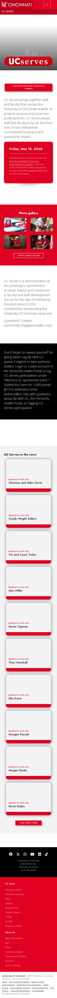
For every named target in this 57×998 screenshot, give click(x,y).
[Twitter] (18, 854)
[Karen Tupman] (28, 611)
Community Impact (14, 952)
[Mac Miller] (28, 575)
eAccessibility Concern (20, 988)
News (7, 947)
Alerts (4, 982)
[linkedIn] (39, 854)
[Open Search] (47, 4)
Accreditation (38, 991)
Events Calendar (13, 965)
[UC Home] (16, 4)
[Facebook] (10, 854)
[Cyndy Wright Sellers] (28, 503)
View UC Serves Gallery (29, 255)
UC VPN (8, 921)
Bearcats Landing (13, 926)
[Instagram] (25, 854)
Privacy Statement (40, 988)
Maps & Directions (14, 938)
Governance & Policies (16, 956)
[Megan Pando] (28, 755)
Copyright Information (20, 991)
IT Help (8, 916)
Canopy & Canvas (13, 889)
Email (7, 898)
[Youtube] (32, 854)
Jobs (7, 942)
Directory (9, 961)
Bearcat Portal (12, 907)
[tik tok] (46, 854)
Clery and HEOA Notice (19, 982)
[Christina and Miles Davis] (28, 467)
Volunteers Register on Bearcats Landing (29, 87)
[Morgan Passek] (28, 719)
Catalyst (9, 903)
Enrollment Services (14, 894)
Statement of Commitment (29, 985)
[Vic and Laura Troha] (28, 539)
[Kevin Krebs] (28, 791)
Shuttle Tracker (12, 912)
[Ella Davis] (28, 683)
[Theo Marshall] (28, 647)
